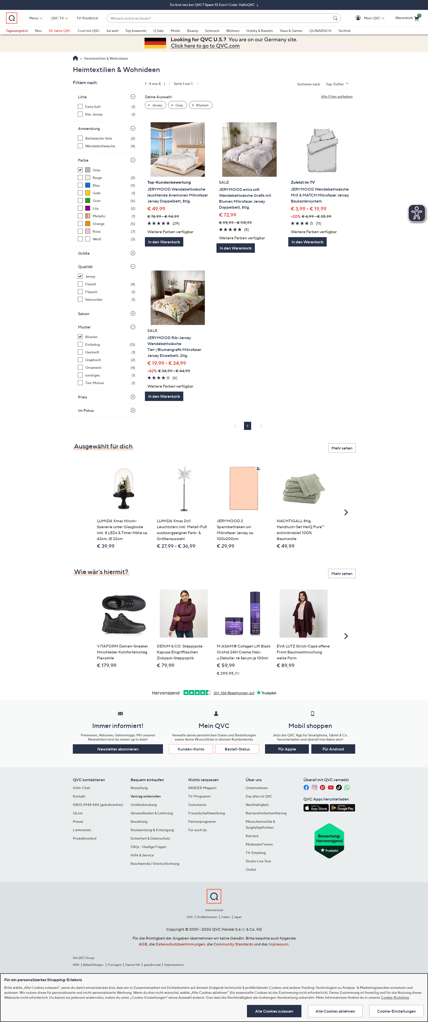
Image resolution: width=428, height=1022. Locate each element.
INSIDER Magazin (202, 788)
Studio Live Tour (258, 861)
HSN (76, 965)
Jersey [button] (156, 105)
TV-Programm (199, 796)
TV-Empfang (256, 852)
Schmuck (212, 30)
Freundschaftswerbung (206, 813)
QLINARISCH (320, 30)
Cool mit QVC (89, 30)
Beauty (192, 30)
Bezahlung (139, 821)
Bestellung (139, 788)
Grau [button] (179, 105)
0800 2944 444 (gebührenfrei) (98, 804)
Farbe (83, 160)
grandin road (152, 965)
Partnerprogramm (202, 821)
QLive (77, 813)
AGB (143, 944)
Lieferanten (82, 830)
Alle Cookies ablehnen (335, 1011)
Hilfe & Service (142, 855)
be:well (112, 30)
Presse (78, 821)
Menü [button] (33, 18)
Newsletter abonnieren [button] (117, 749)
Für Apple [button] (287, 749)
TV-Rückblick (87, 18)
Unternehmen (257, 788)
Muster (84, 326)
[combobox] (219, 18)
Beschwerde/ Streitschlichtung (155, 863)
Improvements (174, 965)
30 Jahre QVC (60, 30)
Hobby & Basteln (259, 30)
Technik (344, 30)
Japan (238, 917)
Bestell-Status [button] (237, 749)
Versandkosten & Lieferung (152, 813)
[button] (365, 18)
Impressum (278, 944)
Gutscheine (197, 804)
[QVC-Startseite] (75, 59)
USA (190, 917)
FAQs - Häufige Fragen (148, 847)
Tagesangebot (17, 30)
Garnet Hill (132, 965)
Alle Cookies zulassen (274, 1011)
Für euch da (197, 830)
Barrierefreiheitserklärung (266, 813)
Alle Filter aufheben (337, 96)
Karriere (252, 836)
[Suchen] (336, 18)
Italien (225, 917)
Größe (84, 253)
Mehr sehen (341, 448)
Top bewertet (135, 30)
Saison (83, 313)
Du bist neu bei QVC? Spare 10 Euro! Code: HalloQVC (213, 4)
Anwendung (89, 128)
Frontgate (115, 965)
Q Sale (158, 30)
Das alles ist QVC (259, 796)
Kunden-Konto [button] (191, 749)
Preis (82, 397)
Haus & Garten (291, 30)
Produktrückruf (85, 838)
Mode (175, 30)
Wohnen (233, 30)
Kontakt (79, 796)
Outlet (251, 869)
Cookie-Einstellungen (396, 1011)
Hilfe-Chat (81, 788)
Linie (82, 96)
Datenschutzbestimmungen (180, 944)
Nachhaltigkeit (257, 804)
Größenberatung (144, 804)
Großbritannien (207, 917)
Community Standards (233, 944)
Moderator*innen (259, 844)
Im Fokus (86, 410)
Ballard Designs (93, 965)
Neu (38, 30)
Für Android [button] (333, 749)
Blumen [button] (202, 105)
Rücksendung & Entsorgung (152, 830)
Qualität (85, 266)
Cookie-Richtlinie (395, 997)
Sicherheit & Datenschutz (150, 838)
